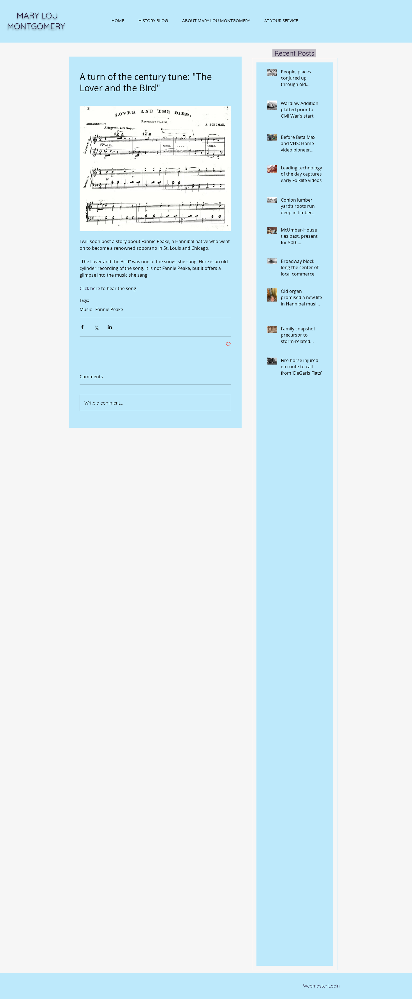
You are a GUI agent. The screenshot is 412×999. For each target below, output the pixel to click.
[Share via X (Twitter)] (96, 327)
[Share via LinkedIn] (109, 327)
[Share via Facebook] (82, 327)
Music (86, 309)
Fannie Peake (109, 309)
